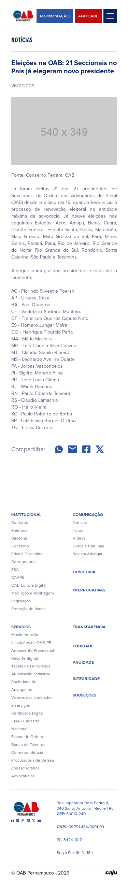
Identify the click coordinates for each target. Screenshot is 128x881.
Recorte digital (24, 658)
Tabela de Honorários (31, 666)
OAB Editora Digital (28, 585)
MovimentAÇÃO (55, 16)
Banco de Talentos (28, 744)
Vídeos (79, 538)
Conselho (20, 546)
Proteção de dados (28, 609)
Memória (19, 530)
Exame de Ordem (27, 737)
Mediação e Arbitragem (32, 593)
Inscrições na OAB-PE (31, 643)
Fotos (78, 530)
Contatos (19, 522)
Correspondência (27, 752)
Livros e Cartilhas (88, 546)
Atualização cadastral (30, 674)
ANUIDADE (88, 16)
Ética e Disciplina (26, 554)
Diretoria (19, 538)
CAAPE (17, 577)
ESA (15, 570)
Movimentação (24, 635)
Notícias (80, 522)
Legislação (21, 601)
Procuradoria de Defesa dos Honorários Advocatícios (32, 768)
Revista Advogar (87, 554)
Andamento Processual (32, 650)
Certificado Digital (27, 713)
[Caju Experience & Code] (111, 872)
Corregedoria (23, 562)
